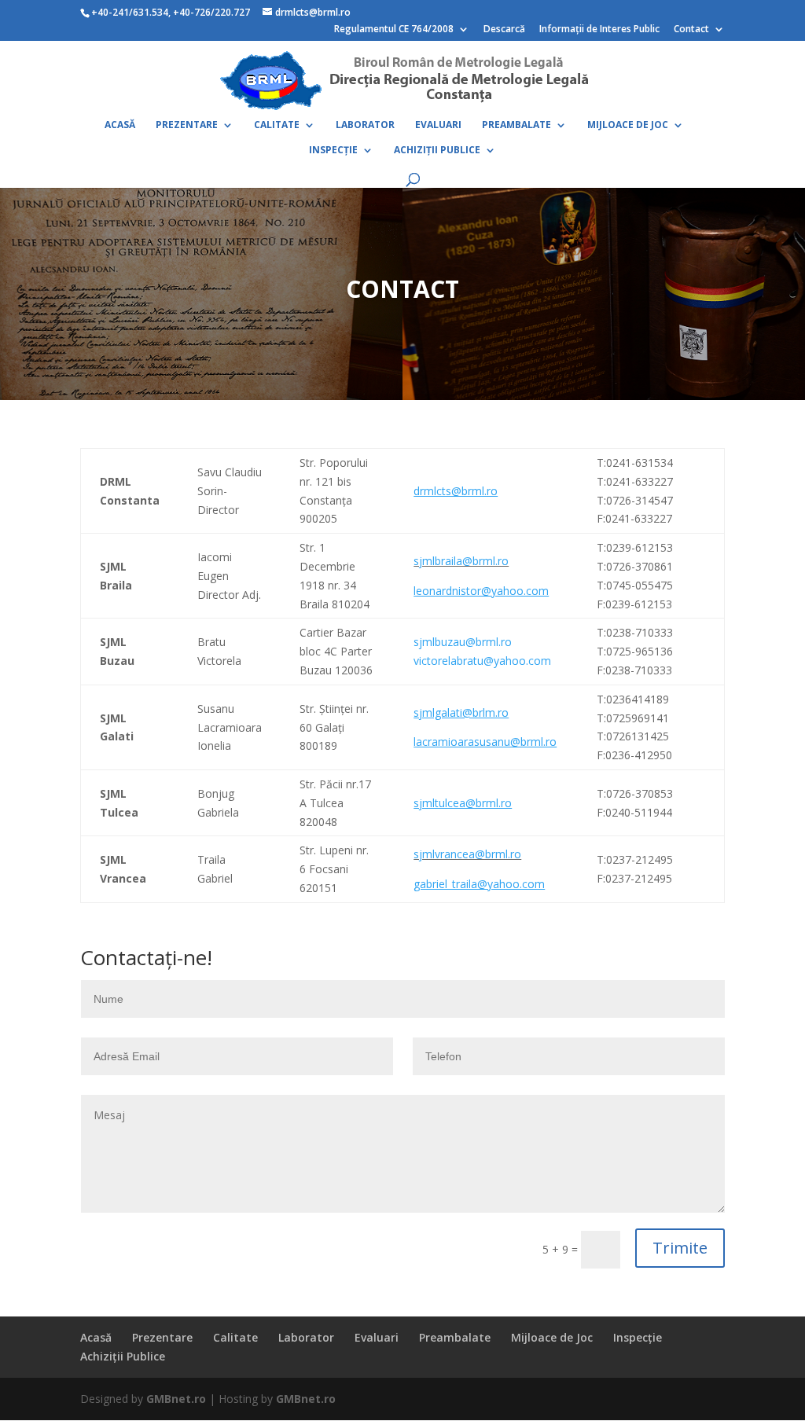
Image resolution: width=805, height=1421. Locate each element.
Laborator (365, 125)
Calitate (277, 125)
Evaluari (438, 125)
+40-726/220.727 (212, 12)
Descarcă (504, 29)
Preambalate (516, 125)
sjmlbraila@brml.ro (461, 560)
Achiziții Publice (437, 150)
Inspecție (333, 150)
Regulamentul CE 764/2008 (394, 29)
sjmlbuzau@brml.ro (463, 641)
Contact (691, 29)
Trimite (680, 1247)
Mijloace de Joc (627, 125)
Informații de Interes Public (599, 29)
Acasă (120, 125)
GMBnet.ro (176, 1398)
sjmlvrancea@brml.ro (467, 853)
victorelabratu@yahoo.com (482, 660)
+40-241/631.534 (129, 12)
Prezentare (187, 125)
